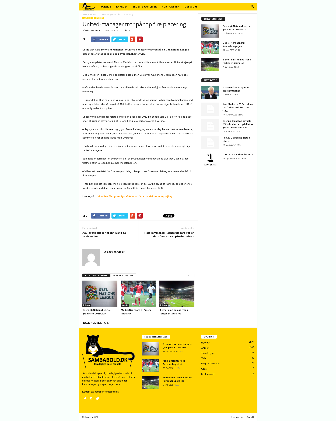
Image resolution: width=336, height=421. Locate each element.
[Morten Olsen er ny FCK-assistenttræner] (210, 92)
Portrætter (170, 6)
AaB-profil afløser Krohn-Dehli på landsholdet (104, 234)
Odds (204, 369)
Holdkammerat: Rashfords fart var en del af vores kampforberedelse (169, 234)
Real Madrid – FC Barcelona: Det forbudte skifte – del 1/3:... (238, 107)
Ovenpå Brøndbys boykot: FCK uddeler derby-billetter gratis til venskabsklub (237, 124)
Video (204, 358)
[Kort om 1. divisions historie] (210, 159)
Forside (106, 6)
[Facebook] (85, 398)
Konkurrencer (208, 374)
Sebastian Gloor (92, 30)
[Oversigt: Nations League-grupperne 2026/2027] (99, 294)
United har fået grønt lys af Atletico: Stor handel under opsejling (134, 196)
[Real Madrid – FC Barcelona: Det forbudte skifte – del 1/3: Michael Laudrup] (210, 109)
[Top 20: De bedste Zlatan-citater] (210, 142)
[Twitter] (97, 398)
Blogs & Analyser (145, 6)
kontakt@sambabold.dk (107, 391)
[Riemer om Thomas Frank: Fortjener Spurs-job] (176, 294)
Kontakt (250, 417)
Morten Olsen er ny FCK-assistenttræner (235, 89)
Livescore (190, 6)
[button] (252, 6)
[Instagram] (91, 398)
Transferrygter (208, 353)
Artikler (87, 18)
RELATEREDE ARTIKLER (96, 275)
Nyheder (121, 6)
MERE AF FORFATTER (123, 275)
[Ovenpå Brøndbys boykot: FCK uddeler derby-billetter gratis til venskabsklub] (210, 125)
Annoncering (237, 417)
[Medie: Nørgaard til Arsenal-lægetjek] (138, 294)
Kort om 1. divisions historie (237, 154)
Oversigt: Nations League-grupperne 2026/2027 (236, 27)
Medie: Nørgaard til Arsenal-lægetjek (233, 44)
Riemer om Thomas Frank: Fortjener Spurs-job (236, 61)
